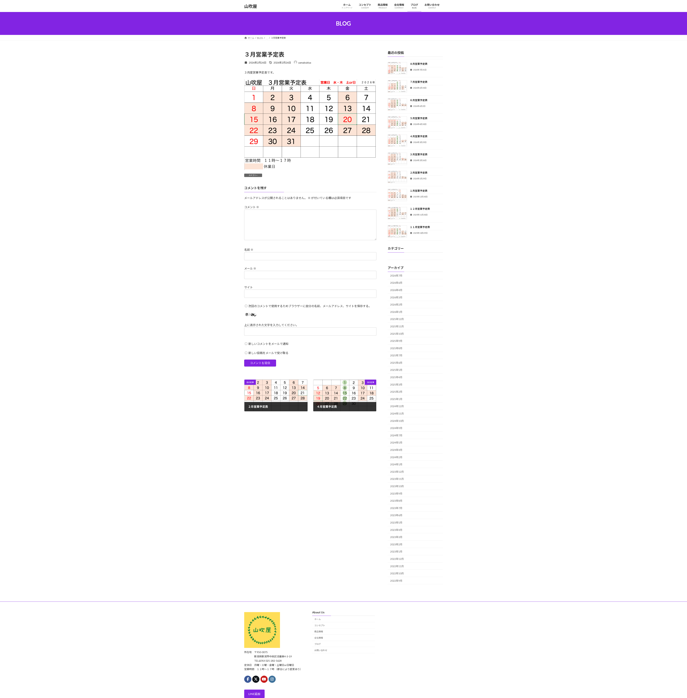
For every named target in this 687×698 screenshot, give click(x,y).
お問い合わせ (320, 650)
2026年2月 (396, 304)
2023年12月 (397, 471)
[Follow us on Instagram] (272, 679)
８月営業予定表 (418, 63)
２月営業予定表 (418, 172)
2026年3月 (396, 297)
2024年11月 (397, 413)
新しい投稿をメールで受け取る (268, 353)
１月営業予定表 (418, 190)
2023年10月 (397, 486)
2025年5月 (396, 370)
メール (250, 268)
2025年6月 (396, 362)
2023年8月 (396, 500)
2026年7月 (396, 275)
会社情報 (318, 637)
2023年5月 (396, 522)
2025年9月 (396, 340)
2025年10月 (397, 333)
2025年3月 (396, 384)
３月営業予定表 (418, 154)
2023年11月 (397, 479)
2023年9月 (396, 493)
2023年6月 (396, 515)
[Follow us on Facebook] (247, 679)
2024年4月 (396, 449)
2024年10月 (397, 420)
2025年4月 (396, 377)
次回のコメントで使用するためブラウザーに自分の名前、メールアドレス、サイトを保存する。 (309, 306)
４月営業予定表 (418, 136)
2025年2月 (396, 391)
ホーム (317, 619)
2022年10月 (397, 573)
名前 (248, 249)
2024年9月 (396, 428)
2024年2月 (396, 457)
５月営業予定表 (418, 118)
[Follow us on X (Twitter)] (255, 679)
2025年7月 (396, 355)
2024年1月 (396, 464)
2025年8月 (396, 348)
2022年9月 (396, 580)
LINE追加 (254, 693)
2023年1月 (396, 551)
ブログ (317, 644)
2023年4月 (396, 529)
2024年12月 (397, 406)
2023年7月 (396, 508)
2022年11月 (397, 566)
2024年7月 (396, 435)
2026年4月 (396, 290)
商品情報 (318, 631)
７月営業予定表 (418, 81)
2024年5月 (396, 442)
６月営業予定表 (418, 100)
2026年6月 (396, 282)
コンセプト (319, 625)
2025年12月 (397, 319)
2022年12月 (397, 558)
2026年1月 (396, 311)
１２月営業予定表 (420, 208)
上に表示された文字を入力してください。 (271, 325)
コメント (251, 207)
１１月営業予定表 (420, 227)
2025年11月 (397, 326)
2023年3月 (396, 537)
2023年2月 (396, 544)
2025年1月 (396, 399)
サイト (248, 287)
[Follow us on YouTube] (264, 679)
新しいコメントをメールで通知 (268, 343)
